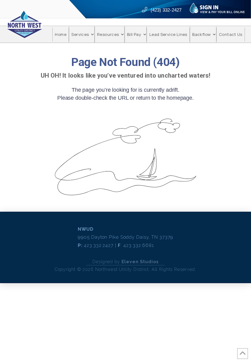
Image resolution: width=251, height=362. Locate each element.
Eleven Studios (140, 261)
